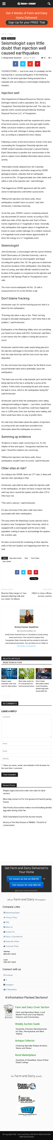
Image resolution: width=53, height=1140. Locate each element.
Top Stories (11, 38)
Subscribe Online (12, 941)
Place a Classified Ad (13, 937)
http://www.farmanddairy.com (26, 631)
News (4, 38)
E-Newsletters (11, 990)
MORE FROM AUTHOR (12, 662)
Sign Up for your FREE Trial (26, 22)
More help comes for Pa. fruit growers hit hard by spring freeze (26, 683)
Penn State (35, 558)
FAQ (7, 922)
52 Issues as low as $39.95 (24, 879)
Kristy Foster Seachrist (12, 58)
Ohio (26, 558)
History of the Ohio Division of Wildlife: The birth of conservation (24, 823)
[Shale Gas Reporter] (26, 1102)
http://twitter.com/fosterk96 (26, 646)
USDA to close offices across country (42, 594)
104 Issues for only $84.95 (26, 885)
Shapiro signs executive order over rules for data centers (9, 683)
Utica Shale (7, 561)
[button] (49, 3)
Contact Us (10, 932)
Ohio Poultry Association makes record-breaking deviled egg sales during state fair (42, 686)
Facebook (8, 975)
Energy (4, 678)
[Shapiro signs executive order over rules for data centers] (9, 673)
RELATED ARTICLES (11, 659)
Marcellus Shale (16, 558)
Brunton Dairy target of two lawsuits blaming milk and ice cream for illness (13, 596)
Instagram (9, 985)
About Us (9, 927)
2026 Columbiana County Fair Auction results (22, 817)
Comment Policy (12, 946)
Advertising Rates (12, 913)
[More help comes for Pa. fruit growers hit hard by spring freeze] (27, 673)
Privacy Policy (11, 918)
